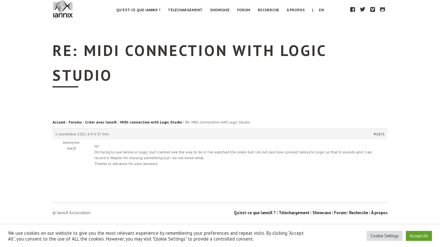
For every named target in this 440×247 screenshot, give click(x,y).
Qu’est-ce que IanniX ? (138, 9)
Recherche (268, 9)
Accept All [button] (419, 236)
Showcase (220, 9)
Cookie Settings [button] (384, 236)
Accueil (59, 122)
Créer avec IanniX (101, 122)
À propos (296, 9)
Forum (243, 9)
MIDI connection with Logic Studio (151, 122)
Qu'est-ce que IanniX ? (255, 212)
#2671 (379, 134)
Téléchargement (185, 9)
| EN (318, 9)
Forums (75, 122)
